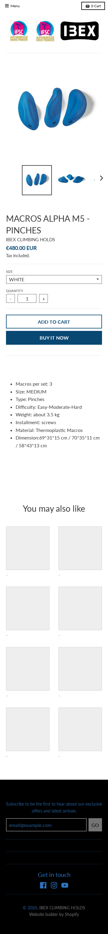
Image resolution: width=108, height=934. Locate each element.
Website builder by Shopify (54, 914)
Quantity (14, 291)
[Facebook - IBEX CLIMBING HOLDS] (43, 885)
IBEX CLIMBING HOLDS (30, 239)
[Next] (101, 178)
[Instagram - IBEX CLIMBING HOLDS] (54, 885)
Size (9, 271)
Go (95, 825)
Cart (96, 6)
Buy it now (54, 338)
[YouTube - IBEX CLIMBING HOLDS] (64, 885)
